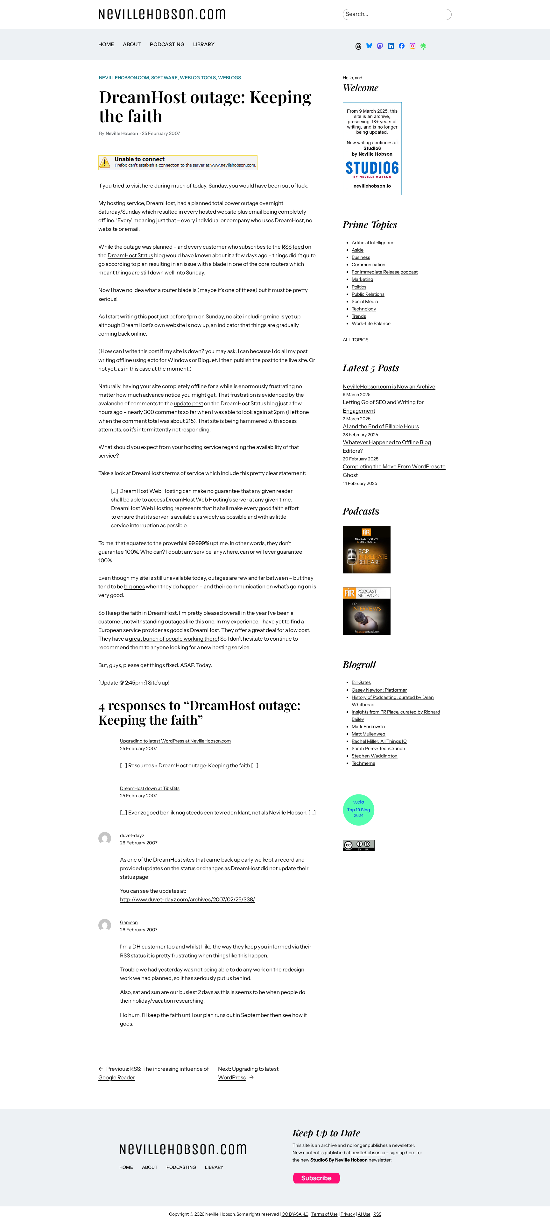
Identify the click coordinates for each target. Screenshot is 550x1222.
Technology (364, 309)
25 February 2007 (138, 748)
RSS (377, 1214)
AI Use (364, 1214)
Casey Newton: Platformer (379, 690)
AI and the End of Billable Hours (381, 426)
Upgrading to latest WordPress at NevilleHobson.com (175, 741)
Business (361, 257)
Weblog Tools (198, 78)
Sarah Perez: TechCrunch (378, 748)
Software (164, 78)
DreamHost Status (130, 255)
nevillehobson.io (368, 1152)
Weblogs (229, 78)
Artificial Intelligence (373, 242)
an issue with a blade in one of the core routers (232, 264)
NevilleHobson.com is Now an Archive (389, 386)
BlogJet (207, 360)
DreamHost (160, 203)
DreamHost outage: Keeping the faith (205, 106)
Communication (368, 264)
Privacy (348, 1214)
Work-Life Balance (371, 323)
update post (188, 403)
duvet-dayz (132, 835)
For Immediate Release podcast (385, 272)
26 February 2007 (139, 843)
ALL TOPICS (356, 340)
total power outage (235, 203)
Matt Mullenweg (368, 734)
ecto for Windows (169, 360)
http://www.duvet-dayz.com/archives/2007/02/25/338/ (187, 899)
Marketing (362, 279)
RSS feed (293, 247)
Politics (359, 287)
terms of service (184, 473)
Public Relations (368, 294)
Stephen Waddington (375, 756)
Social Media (365, 301)
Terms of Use (324, 1214)
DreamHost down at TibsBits (150, 788)
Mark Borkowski (368, 726)
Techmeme (363, 763)
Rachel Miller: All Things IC (379, 741)
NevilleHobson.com (124, 78)
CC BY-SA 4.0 (295, 1214)
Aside (357, 250)
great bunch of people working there (173, 639)
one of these (240, 290)
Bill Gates (361, 682)
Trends (359, 316)
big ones (134, 586)
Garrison (129, 922)
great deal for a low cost (280, 630)
